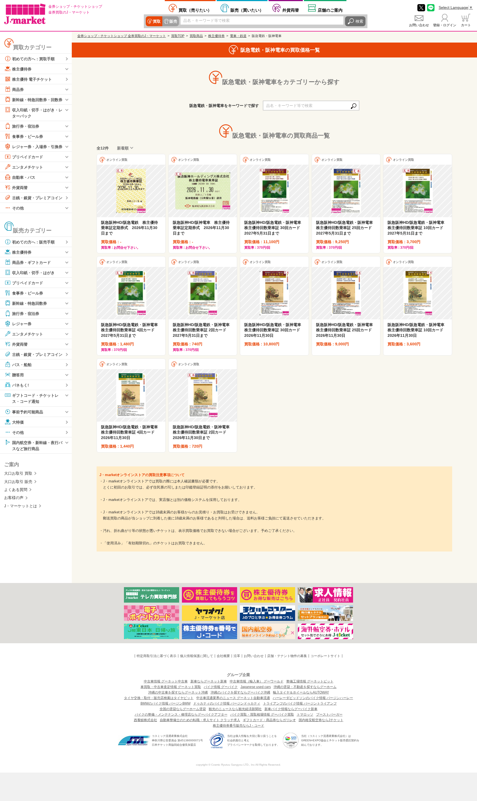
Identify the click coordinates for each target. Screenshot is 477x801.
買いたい (247, 10)
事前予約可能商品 (27, 411)
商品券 (18, 89)
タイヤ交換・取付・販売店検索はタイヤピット (159, 698)
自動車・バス (23, 177)
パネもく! (20, 385)
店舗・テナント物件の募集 (287, 656)
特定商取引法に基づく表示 (156, 656)
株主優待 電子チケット (32, 79)
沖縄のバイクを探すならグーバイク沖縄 (240, 692)
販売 (173, 21)
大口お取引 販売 (18, 481)
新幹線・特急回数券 (29, 303)
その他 (18, 208)
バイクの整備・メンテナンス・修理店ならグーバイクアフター (181, 714)
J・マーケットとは (20, 506)
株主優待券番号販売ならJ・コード (238, 726)
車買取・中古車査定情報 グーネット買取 (171, 687)
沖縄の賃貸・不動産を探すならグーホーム (305, 687)
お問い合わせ (419, 25)
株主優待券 (21, 69)
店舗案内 (330, 10)
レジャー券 (21, 324)
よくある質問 (15, 489)
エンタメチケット (27, 167)
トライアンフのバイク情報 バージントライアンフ (300, 703)
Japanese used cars (255, 687)
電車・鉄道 (238, 36)
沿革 (237, 656)
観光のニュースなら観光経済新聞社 (235, 709)
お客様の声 (13, 497)
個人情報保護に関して (196, 656)
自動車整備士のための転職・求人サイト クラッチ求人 (200, 720)
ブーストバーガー (329, 714)
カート (466, 25)
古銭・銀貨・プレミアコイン (37, 198)
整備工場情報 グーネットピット (309, 681)
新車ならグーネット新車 (208, 681)
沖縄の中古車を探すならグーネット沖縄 (178, 692)
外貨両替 (290, 10)
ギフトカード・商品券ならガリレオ (269, 720)
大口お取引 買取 (18, 473)
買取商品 (196, 36)
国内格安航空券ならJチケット (321, 720)
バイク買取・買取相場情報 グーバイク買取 (262, 714)
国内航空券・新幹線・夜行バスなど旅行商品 (37, 445)
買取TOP (177, 36)
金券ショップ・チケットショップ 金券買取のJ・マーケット (121, 36)
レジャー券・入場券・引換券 (37, 147)
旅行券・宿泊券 (25, 126)
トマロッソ (305, 714)
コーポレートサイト (325, 656)
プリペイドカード (27, 157)
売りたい (195, 10)
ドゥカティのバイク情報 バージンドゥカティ (226, 703)
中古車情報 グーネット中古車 (166, 681)
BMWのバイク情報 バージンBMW (165, 703)
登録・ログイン (444, 25)
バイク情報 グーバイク (221, 687)
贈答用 (18, 375)
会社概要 (223, 656)
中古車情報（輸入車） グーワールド (256, 681)
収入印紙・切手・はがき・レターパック (37, 113)
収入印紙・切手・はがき (33, 272)
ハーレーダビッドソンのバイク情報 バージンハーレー (313, 698)
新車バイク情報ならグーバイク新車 (290, 709)
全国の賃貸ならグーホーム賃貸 (183, 709)
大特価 (18, 422)
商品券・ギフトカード (31, 262)
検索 (359, 21)
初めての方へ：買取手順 (33, 59)
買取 (157, 21)
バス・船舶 (21, 365)
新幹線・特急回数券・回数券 (37, 100)
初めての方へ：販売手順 (33, 242)
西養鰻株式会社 (145, 720)
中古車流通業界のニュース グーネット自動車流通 (233, 698)
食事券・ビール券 (27, 136)
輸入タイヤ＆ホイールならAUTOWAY (301, 692)
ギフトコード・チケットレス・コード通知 (35, 398)
